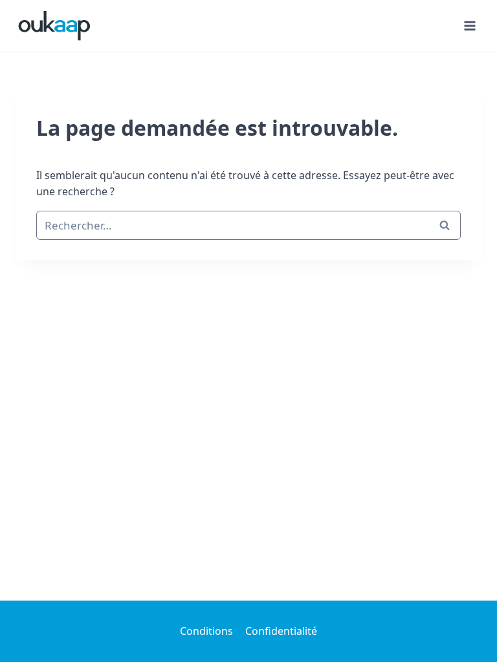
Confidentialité (281, 631)
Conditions (206, 631)
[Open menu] (469, 26)
